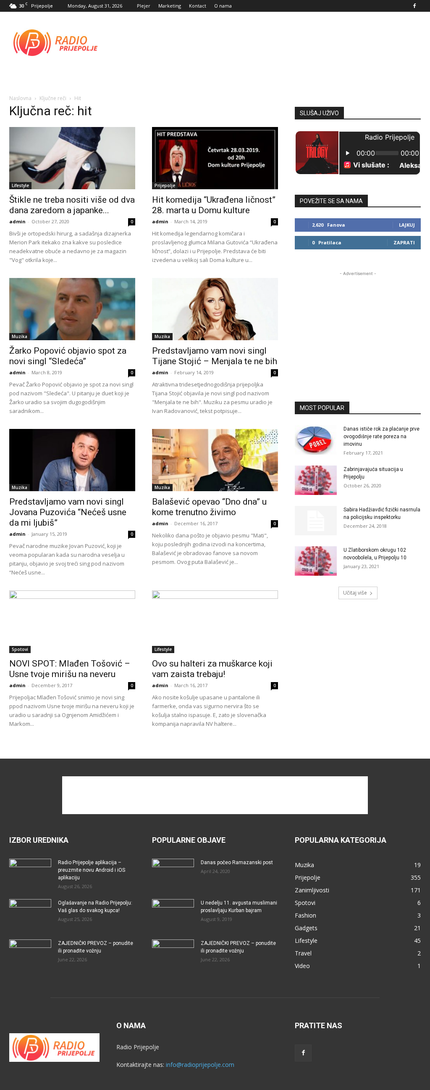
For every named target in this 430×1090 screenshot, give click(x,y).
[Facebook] (414, 6)
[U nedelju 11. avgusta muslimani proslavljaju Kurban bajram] (173, 914)
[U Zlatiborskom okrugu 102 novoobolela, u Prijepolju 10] (316, 561)
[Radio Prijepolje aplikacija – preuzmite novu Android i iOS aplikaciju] (30, 873)
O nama (223, 6)
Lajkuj (407, 225)
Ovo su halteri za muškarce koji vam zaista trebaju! (212, 669)
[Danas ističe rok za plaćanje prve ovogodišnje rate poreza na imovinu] (316, 440)
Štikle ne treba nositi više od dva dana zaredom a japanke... (72, 205)
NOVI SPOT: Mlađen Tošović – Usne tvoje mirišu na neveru (69, 669)
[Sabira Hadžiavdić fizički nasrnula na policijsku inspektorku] (316, 520)
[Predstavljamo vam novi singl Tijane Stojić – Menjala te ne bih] (215, 309)
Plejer (143, 6)
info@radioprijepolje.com (200, 1065)
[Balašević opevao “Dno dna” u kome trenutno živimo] (215, 460)
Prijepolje (165, 185)
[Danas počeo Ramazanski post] (173, 873)
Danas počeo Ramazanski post (237, 862)
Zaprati (404, 242)
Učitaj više (355, 592)
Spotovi (20, 649)
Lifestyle (20, 185)
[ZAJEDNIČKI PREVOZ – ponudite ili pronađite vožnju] (30, 954)
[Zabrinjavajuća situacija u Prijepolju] (316, 480)
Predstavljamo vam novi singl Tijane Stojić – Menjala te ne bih (214, 356)
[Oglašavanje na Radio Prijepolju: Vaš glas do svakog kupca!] (30, 914)
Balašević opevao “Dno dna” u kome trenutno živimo (209, 507)
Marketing (169, 6)
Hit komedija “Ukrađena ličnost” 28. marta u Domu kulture (213, 205)
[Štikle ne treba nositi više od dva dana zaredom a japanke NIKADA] (72, 158)
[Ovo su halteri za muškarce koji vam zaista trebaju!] (215, 621)
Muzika (19, 336)
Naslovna (20, 98)
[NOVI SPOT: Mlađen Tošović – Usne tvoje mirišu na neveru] (72, 621)
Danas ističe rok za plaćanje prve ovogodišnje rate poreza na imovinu (381, 436)
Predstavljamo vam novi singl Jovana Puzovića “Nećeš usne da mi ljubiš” (67, 512)
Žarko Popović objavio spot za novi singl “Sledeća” (67, 356)
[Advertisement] (268, 42)
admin (17, 221)
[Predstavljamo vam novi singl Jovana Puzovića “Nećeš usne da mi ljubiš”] (72, 460)
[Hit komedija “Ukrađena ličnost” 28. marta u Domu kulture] (215, 158)
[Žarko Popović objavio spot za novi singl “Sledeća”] (72, 309)
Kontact (197, 6)
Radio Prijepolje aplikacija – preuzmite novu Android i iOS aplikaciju (91, 870)
